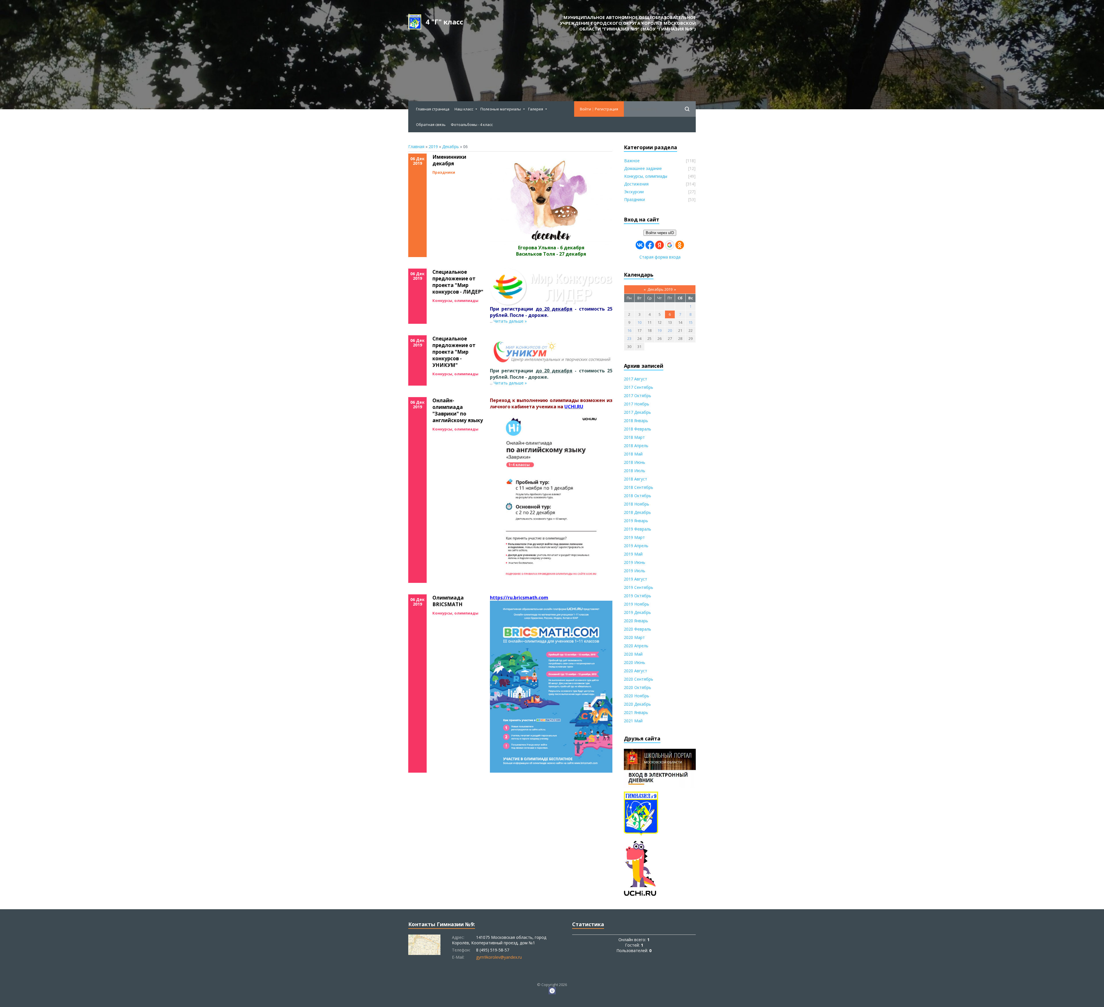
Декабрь (450, 146)
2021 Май (633, 720)
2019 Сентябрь (638, 587)
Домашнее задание (643, 168)
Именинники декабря (449, 160)
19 (660, 330)
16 (629, 330)
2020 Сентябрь (638, 679)
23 (629, 338)
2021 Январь (636, 712)
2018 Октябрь (637, 495)
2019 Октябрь (637, 595)
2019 (433, 146)
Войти (585, 109)
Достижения (636, 184)
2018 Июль (634, 470)
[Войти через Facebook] (649, 245)
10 (639, 322)
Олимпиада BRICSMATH (448, 601)
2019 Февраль (637, 529)
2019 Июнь (634, 562)
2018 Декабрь (637, 512)
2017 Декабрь (637, 412)
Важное (632, 160)
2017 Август (635, 379)
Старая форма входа (660, 257)
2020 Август (635, 670)
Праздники (443, 172)
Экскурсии (634, 191)
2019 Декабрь (637, 612)
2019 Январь (636, 520)
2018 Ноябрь (636, 504)
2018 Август (635, 479)
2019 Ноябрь (636, 604)
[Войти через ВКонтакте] (640, 245)
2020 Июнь (634, 662)
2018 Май (633, 454)
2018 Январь (636, 420)
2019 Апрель (636, 545)
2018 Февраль (637, 429)
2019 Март (634, 537)
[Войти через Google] (669, 245)
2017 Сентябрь (638, 387)
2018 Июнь (634, 462)
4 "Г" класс (444, 21)
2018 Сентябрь (638, 487)
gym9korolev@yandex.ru (499, 957)
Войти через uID (660, 233)
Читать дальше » (510, 321)
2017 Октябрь (637, 395)
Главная (416, 146)
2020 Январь (636, 620)
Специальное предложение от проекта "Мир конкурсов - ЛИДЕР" (457, 282)
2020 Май (633, 654)
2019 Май (633, 554)
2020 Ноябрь (636, 695)
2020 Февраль (637, 629)
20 (670, 330)
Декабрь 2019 (659, 289)
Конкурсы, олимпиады (455, 300)
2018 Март (634, 437)
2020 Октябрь (637, 687)
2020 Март (634, 637)
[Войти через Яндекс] (659, 245)
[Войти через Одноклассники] (679, 245)
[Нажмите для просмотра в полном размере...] (551, 241)
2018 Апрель (636, 445)
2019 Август (635, 579)
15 (691, 322)
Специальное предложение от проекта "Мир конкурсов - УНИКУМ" (454, 351)
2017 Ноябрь (636, 404)
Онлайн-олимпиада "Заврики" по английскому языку (457, 410)
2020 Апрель (636, 645)
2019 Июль (634, 570)
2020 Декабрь (637, 704)
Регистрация (606, 109)
